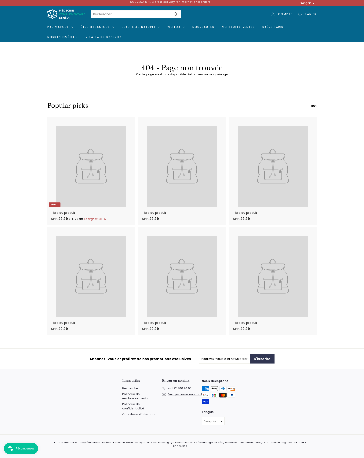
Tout (313, 106)
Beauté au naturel (139, 27)
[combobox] (136, 14)
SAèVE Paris (272, 27)
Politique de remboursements (135, 396)
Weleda (174, 27)
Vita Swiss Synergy (104, 37)
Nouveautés (203, 27)
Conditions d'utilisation (139, 414)
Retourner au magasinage (207, 74)
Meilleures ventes (238, 27)
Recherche (130, 388)
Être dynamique (96, 27)
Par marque (58, 27)
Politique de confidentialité (133, 406)
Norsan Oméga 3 (62, 37)
